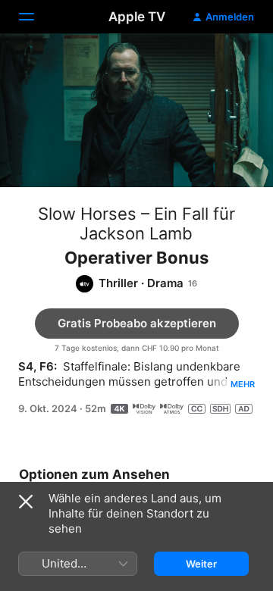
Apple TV (136, 16)
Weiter (201, 564)
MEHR (243, 384)
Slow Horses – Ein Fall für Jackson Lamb (136, 223)
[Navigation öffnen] (35, 16)
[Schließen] (26, 501)
